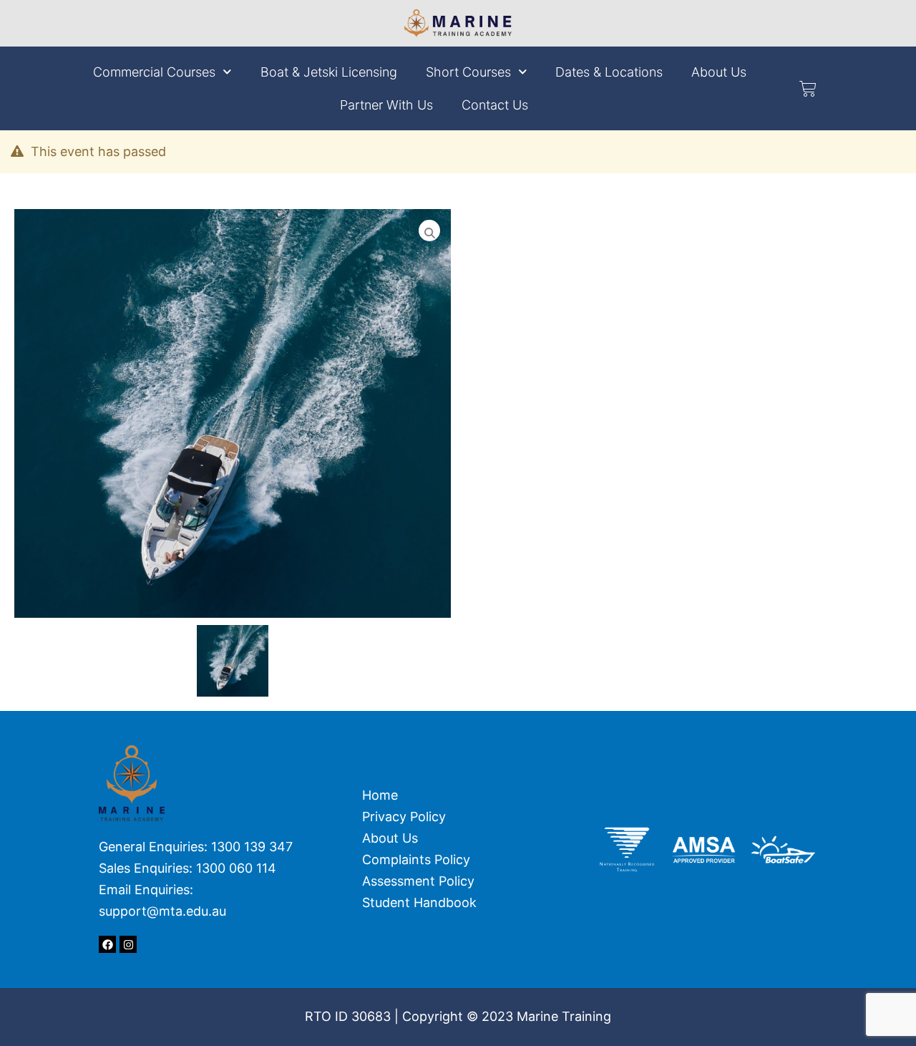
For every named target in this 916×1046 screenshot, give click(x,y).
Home (380, 795)
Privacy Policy (404, 816)
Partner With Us (386, 104)
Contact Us (495, 104)
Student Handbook (419, 902)
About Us (718, 71)
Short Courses (468, 71)
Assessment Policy (418, 880)
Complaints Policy (419, 859)
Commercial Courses (154, 71)
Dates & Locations (609, 71)
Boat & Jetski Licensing (328, 71)
